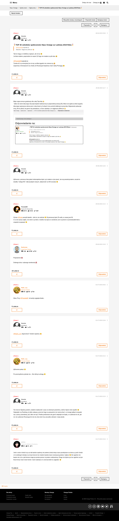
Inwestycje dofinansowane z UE (14, 517)
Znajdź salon (28, 495)
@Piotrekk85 (19, 47)
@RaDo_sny (17, 334)
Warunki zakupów (44, 515)
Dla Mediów (47, 499)
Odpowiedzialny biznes (26, 513)
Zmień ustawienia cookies (50, 513)
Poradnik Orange (99, 513)
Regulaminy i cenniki (11, 499)
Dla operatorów (48, 495)
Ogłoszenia (32, 8)
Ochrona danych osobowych (69, 515)
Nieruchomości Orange (84, 515)
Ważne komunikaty (21, 515)
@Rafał (20, 217)
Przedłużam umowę (11, 497)
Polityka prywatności (55, 515)
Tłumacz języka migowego (80, 513)
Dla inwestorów (48, 497)
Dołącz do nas (86, 2)
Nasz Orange (14, 8)
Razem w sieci (37, 513)
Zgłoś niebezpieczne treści (64, 513)
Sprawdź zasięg (29, 497)
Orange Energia (10, 515)
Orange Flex (9, 513)
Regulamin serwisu (32, 515)
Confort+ (91, 513)
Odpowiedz (102, 77)
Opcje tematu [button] (15, 13)
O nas (65, 495)
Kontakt (65, 497)
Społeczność (23, 8)
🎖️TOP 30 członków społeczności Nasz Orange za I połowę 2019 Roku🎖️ (43, 45)
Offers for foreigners (97, 515)
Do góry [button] (5, 486)
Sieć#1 (16, 513)
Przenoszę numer (10, 495)
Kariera (65, 499)
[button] (107, 33)
